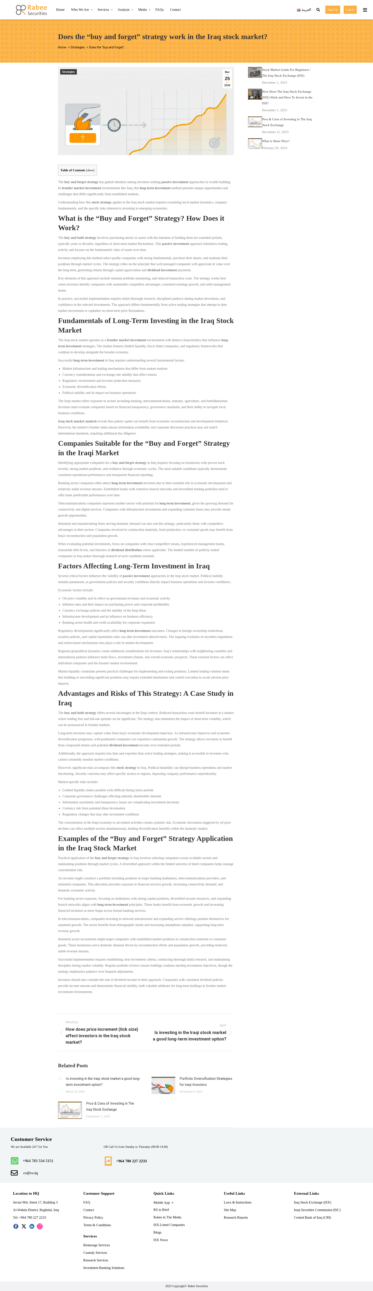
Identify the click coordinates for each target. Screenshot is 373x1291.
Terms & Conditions (97, 1225)
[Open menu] (364, 9)
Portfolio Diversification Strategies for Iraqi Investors (206, 1082)
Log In (350, 9)
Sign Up (333, 9)
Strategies (68, 71)
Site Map (230, 1210)
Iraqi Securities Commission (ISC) (317, 1210)
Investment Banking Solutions (103, 1268)
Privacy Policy (93, 1217)
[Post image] (60, 1078)
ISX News (161, 1240)
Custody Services (95, 1253)
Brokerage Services (96, 1245)
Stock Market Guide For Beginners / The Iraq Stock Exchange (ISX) (286, 72)
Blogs (157, 1232)
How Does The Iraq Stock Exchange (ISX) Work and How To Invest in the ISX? (287, 97)
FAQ (86, 1202)
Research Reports (236, 1217)
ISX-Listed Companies (169, 1225)
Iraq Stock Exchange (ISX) (312, 1202)
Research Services (96, 1260)
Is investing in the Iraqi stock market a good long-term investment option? (103, 1082)
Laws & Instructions (237, 1202)
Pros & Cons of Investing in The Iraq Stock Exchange (110, 1106)
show (90, 170)
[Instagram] (40, 1226)
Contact (88, 1210)
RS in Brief (161, 1210)
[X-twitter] (24, 1226)
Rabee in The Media (167, 1217)
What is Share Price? (276, 141)
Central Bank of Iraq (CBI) (313, 1217)
